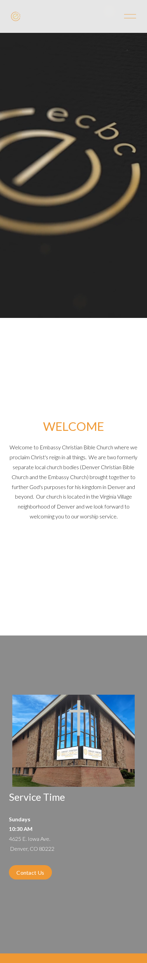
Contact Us (30, 872)
